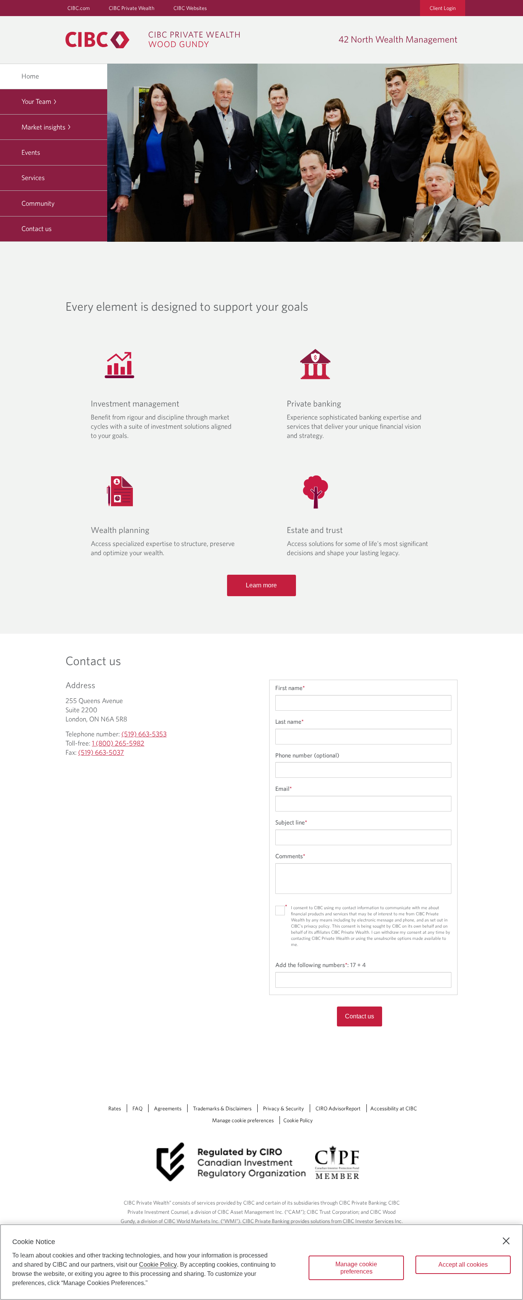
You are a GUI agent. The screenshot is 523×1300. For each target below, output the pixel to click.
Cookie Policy (298, 1120)
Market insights (43, 127)
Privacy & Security (283, 1108)
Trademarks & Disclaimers (222, 1108)
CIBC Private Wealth (131, 8)
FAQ (137, 1108)
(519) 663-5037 (101, 752)
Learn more (261, 585)
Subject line (291, 822)
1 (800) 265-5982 (118, 743)
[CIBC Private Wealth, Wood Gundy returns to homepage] (156, 39)
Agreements (167, 1108)
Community (38, 203)
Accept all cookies (463, 1264)
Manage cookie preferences (243, 1120)
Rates (114, 1108)
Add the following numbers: (320, 964)
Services (33, 178)
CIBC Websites (190, 8)
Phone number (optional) (307, 755)
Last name (289, 721)
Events (30, 152)
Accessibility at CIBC (393, 1108)
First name (290, 687)
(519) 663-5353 (144, 734)
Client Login (443, 8)
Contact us (36, 229)
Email (283, 788)
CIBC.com (78, 8)
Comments (290, 855)
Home (30, 76)
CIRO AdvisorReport (338, 1108)
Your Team (36, 101)
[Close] (506, 1241)
